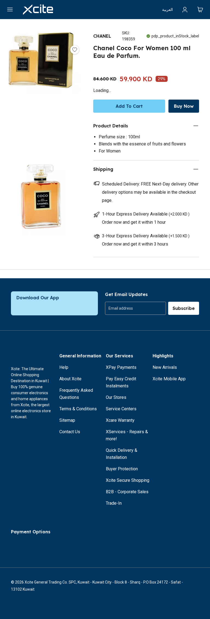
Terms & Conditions (78, 408)
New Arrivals (165, 367)
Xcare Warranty (120, 420)
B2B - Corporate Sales (127, 491)
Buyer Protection (122, 468)
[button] (41, 89)
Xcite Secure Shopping (127, 480)
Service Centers (121, 408)
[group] (135, 308)
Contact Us (69, 431)
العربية (167, 9)
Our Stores (116, 397)
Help (63, 367)
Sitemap (67, 420)
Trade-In (114, 503)
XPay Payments (121, 367)
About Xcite (70, 378)
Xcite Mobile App (169, 378)
